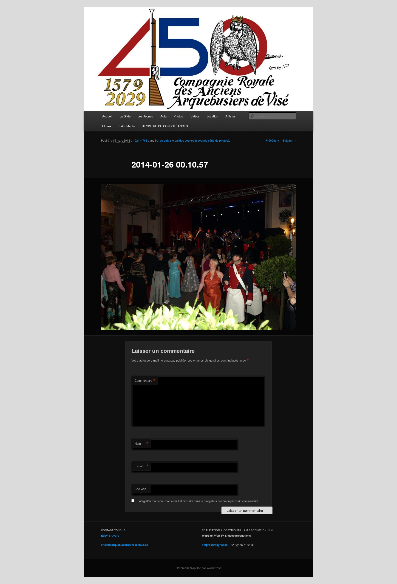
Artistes (230, 116)
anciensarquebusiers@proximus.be (124, 545)
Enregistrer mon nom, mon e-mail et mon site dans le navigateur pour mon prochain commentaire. (198, 501)
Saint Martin (127, 126)
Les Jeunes (145, 116)
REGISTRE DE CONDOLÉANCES (165, 126)
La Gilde (124, 116)
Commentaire (145, 380)
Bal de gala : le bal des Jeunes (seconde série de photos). (192, 140)
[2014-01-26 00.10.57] (198, 257)
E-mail (141, 466)
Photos (178, 116)
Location (212, 116)
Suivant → (289, 140)
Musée (106, 126)
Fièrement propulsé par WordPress (198, 568)
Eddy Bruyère (110, 535)
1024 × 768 (140, 140)
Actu (163, 116)
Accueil (107, 116)
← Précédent (270, 140)
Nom (141, 443)
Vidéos (195, 116)
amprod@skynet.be (215, 545)
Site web (140, 489)
